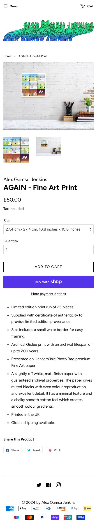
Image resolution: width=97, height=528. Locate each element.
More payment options (48, 294)
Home (7, 56)
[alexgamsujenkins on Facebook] (48, 486)
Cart (90, 6)
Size (6, 220)
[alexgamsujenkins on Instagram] (58, 486)
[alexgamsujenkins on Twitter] (39, 486)
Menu (13, 6)
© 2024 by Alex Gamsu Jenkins (48, 502)
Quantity (10, 241)
